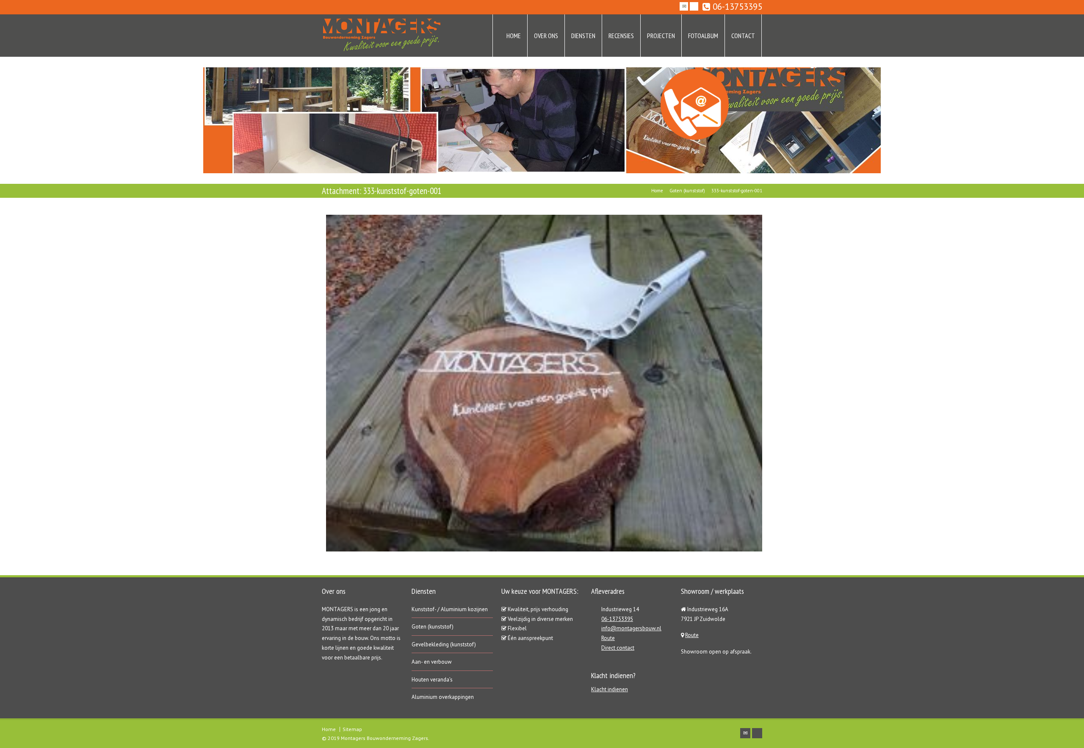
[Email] (684, 6)
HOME (513, 35)
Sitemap (352, 729)
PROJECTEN (661, 35)
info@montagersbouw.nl (631, 628)
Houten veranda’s (432, 679)
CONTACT (743, 35)
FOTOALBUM (703, 35)
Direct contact (617, 647)
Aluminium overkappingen (443, 697)
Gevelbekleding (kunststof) (444, 644)
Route (608, 638)
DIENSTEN (583, 35)
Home (329, 729)
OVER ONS (546, 35)
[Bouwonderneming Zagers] (381, 36)
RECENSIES (621, 35)
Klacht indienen (609, 689)
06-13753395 (736, 7)
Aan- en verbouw (432, 661)
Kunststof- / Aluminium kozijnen (450, 609)
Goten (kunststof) (433, 626)
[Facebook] (694, 6)
